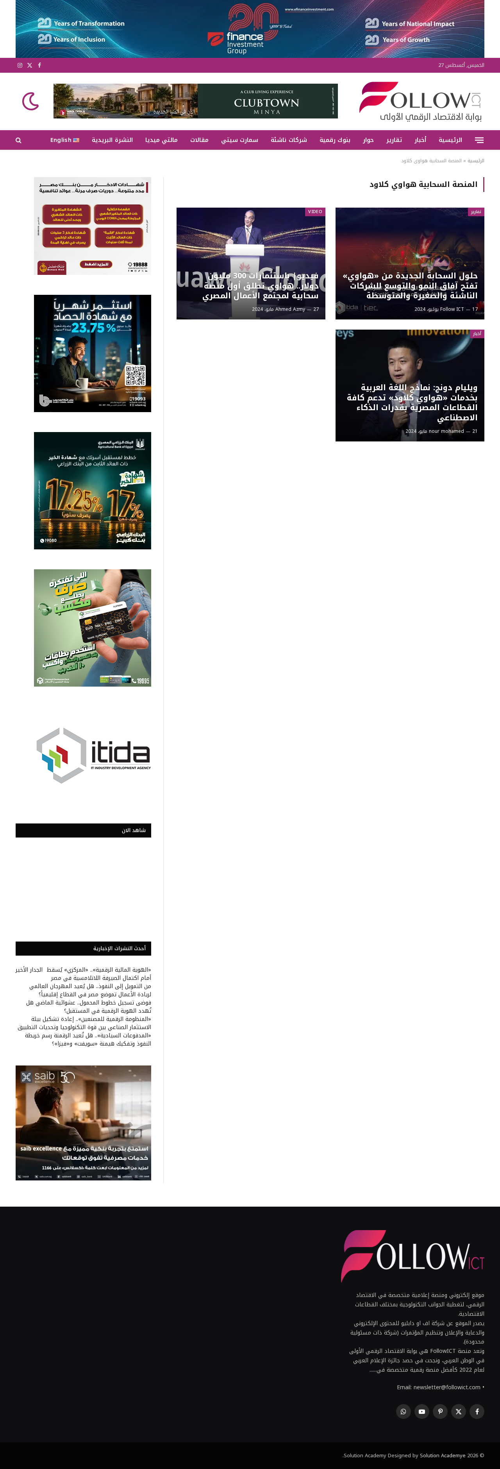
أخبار (420, 140)
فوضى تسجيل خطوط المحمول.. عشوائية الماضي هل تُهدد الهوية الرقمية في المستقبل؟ (88, 1006)
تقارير (394, 140)
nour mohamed (446, 431)
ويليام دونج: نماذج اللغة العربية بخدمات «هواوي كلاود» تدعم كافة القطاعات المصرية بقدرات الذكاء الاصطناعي (412, 403)
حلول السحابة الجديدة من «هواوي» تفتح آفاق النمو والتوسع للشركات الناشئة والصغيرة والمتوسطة (410, 286)
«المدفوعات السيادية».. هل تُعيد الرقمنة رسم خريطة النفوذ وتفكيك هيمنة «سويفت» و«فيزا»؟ (88, 1039)
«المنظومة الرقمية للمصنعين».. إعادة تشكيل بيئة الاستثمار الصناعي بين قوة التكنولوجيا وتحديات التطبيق (84, 1023)
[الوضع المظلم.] (31, 101)
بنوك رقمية (335, 140)
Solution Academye (443, 1455)
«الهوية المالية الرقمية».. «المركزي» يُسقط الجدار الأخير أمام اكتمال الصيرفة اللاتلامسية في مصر (83, 974)
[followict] (418, 101)
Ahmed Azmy (290, 309)
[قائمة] (479, 140)
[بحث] (19, 140)
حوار (368, 140)
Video (315, 212)
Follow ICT (452, 309)
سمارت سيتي (239, 140)
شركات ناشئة (289, 140)
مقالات (199, 140)
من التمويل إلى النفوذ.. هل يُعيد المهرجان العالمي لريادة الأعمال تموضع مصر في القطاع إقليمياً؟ (90, 990)
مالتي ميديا (161, 140)
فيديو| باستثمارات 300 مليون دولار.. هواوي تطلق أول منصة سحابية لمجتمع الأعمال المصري (260, 286)
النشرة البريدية (112, 140)
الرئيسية (450, 140)
